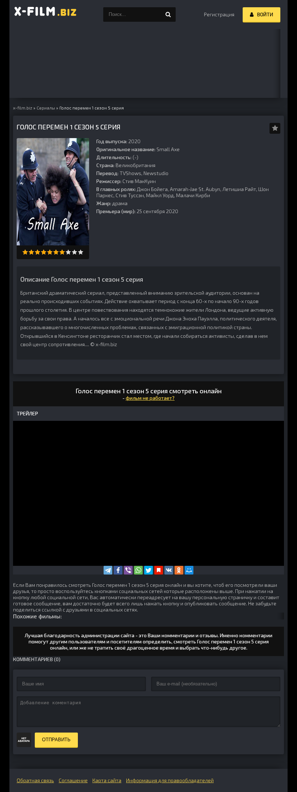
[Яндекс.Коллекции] (158, 570)
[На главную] (45, 14)
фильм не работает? (150, 398)
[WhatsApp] (138, 570)
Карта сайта (106, 780)
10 (81, 252)
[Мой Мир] (189, 570)
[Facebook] (118, 570)
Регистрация (219, 14)
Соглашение (73, 780)
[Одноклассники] (179, 570)
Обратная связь (35, 780)
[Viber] (128, 570)
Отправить (56, 739)
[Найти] (168, 14)
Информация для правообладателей (170, 780)
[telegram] (108, 570)
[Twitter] (148, 570)
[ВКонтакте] (168, 570)
